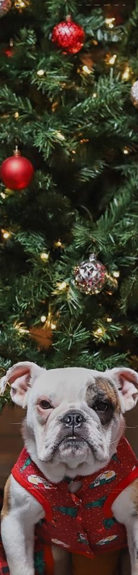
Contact (116, 5)
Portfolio (97, 5)
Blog (124, 5)
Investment (107, 5)
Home (80, 5)
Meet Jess (88, 5)
